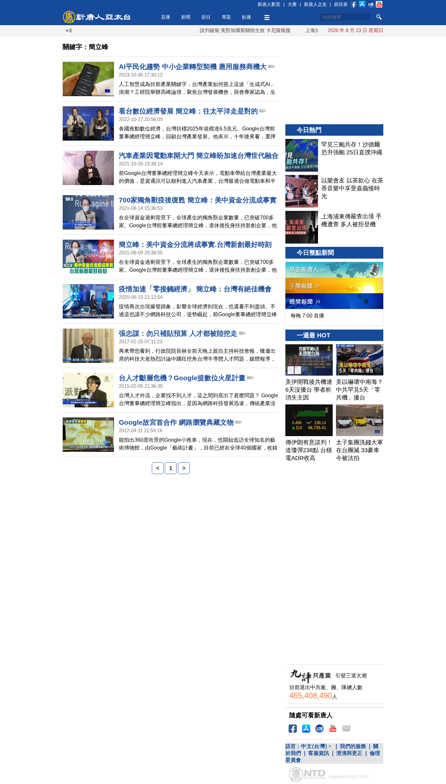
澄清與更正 (349, 753)
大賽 (292, 4)
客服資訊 (318, 753)
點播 (246, 17)
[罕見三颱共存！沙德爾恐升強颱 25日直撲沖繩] (301, 155)
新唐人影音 (269, 4)
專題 (226, 17)
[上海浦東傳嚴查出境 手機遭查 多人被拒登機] (301, 227)
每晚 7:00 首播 (307, 315)
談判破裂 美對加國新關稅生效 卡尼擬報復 (231, 30)
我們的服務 (353, 746)
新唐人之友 (315, 4)
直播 (165, 17)
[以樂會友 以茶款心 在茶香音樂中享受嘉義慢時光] (301, 191)
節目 (206, 17)
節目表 (341, 4)
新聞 (185, 17)
